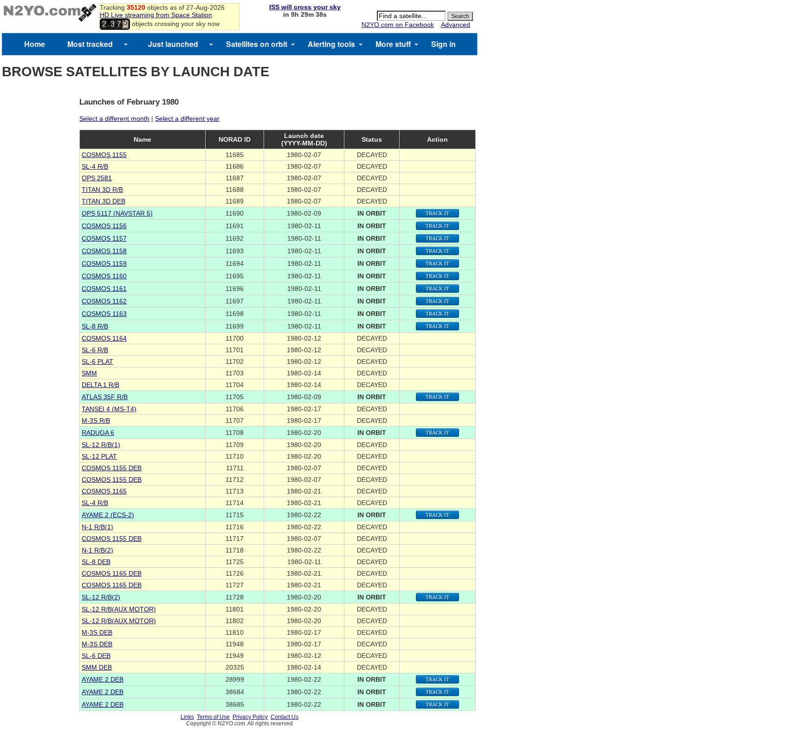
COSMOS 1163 (104, 313)
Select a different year (187, 118)
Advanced (455, 24)
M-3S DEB (97, 632)
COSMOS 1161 (104, 288)
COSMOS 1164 (104, 338)
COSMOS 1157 (104, 238)
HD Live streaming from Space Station (156, 15)
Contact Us (284, 717)
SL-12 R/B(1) (101, 444)
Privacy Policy (250, 717)
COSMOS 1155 (104, 154)
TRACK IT (437, 213)
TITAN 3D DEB (103, 201)
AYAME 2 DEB (102, 679)
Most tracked (90, 44)
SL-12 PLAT (99, 456)
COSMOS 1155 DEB (112, 468)
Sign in (443, 44)
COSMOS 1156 (104, 226)
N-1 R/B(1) (97, 527)
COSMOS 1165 (104, 491)
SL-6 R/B (95, 350)
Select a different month (114, 118)
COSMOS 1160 (104, 276)
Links (187, 717)
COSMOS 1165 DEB (112, 573)
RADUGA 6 (98, 432)
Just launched (173, 44)
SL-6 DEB (96, 655)
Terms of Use (213, 717)
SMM (89, 373)
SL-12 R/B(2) (101, 597)
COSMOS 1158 (104, 251)
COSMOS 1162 (104, 301)
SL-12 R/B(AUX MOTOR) (119, 609)
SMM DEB (97, 667)
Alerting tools (331, 44)
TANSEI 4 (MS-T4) (109, 409)
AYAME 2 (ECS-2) (108, 515)
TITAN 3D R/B (102, 189)
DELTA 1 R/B (100, 384)
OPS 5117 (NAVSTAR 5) (117, 213)
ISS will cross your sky (305, 7)
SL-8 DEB (96, 562)
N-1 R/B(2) (97, 550)
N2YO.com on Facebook (398, 24)
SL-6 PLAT (97, 361)
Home (34, 44)
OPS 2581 (97, 178)
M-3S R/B (96, 420)
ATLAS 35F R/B (105, 397)
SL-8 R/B (95, 326)
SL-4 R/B (95, 166)
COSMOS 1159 (104, 263)
